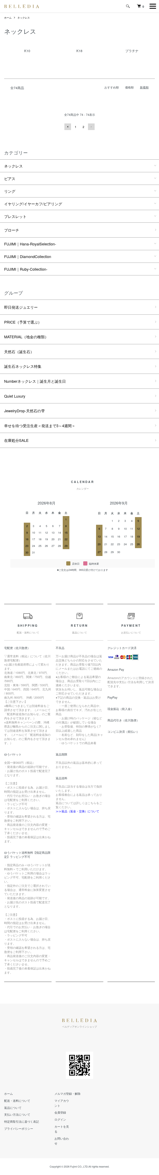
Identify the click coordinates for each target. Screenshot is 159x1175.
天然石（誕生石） (19, 351)
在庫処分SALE (16, 440)
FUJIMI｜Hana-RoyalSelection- (30, 243)
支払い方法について (17, 1114)
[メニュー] (153, 6)
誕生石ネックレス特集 (22, 366)
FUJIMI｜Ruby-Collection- (25, 269)
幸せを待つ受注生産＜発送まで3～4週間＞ (39, 425)
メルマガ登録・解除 (67, 1093)
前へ (67, 126)
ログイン (60, 1119)
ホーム (8, 17)
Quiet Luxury (14, 396)
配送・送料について (17, 1100)
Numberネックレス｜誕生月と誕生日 (35, 381)
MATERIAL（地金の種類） (26, 336)
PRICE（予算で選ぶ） (23, 322)
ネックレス (23, 17)
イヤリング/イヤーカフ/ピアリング (33, 203)
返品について (13, 1108)
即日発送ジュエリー (21, 307)
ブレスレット (15, 216)
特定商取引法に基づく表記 (21, 1121)
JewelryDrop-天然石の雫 (24, 410)
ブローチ (11, 230)
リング (9, 191)
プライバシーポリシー (18, 1128)
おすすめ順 (111, 87)
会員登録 (60, 1112)
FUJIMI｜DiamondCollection (27, 256)
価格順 (129, 87)
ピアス (9, 178)
